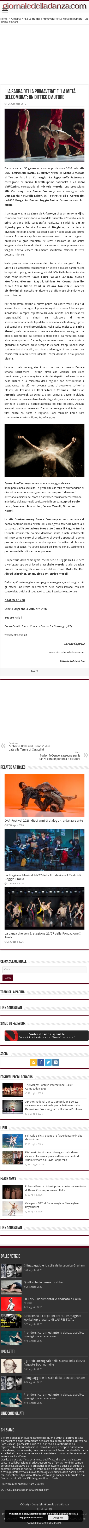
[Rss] (33, 1062)
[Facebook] (40, 1062)
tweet (34, 671)
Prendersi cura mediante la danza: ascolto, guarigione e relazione (54, 1334)
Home (3, 18)
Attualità (16, 18)
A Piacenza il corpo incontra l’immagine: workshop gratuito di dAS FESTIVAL (52, 1317)
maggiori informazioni (31, 1517)
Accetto (58, 1518)
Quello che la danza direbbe (43, 1282)
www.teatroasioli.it (16, 635)
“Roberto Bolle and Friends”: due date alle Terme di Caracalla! (29, 746)
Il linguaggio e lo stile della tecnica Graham (54, 1265)
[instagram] (55, 1062)
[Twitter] (48, 1062)
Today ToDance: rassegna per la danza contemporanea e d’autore (59, 755)
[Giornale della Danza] (44, 6)
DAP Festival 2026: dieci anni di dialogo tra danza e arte (44, 820)
